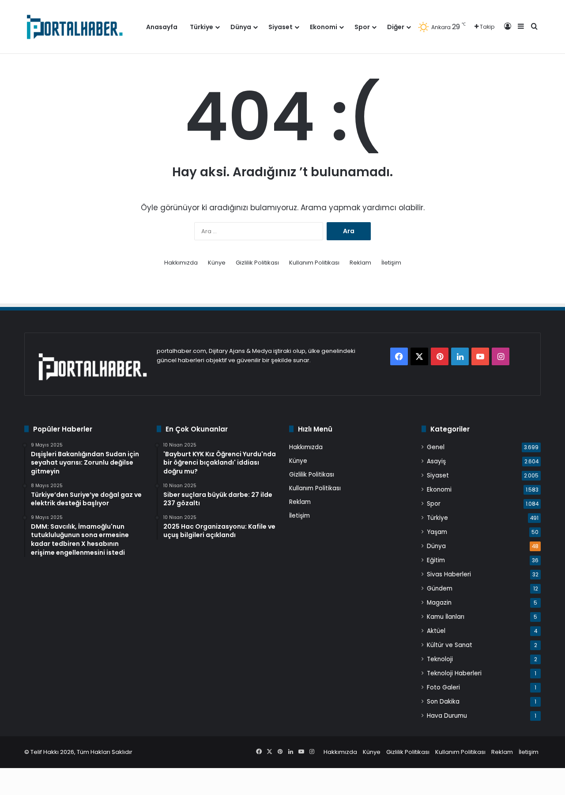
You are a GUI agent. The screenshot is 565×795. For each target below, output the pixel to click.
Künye (217, 262)
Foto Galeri (443, 687)
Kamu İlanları (445, 617)
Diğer (395, 27)
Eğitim (436, 560)
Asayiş (436, 461)
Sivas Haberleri (449, 574)
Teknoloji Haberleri (454, 673)
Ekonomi (323, 27)
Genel (435, 447)
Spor (362, 27)
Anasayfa (161, 27)
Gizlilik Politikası (257, 262)
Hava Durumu (447, 716)
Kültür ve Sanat (449, 645)
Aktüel (436, 631)
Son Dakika (443, 701)
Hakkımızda (181, 262)
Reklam (360, 262)
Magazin (439, 602)
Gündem (439, 588)
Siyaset (280, 27)
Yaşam (437, 532)
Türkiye (201, 27)
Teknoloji (440, 659)
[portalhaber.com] (74, 26)
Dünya (240, 27)
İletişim (391, 262)
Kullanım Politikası (314, 262)
